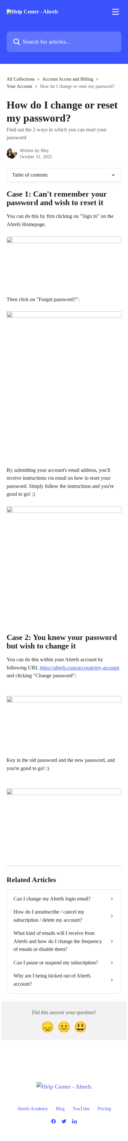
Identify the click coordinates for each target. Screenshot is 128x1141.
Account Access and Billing (67, 79)
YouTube (81, 1108)
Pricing (104, 1108)
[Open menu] (115, 12)
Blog (60, 1108)
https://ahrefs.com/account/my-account (79, 667)
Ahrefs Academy (32, 1108)
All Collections (20, 79)
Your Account (19, 86)
